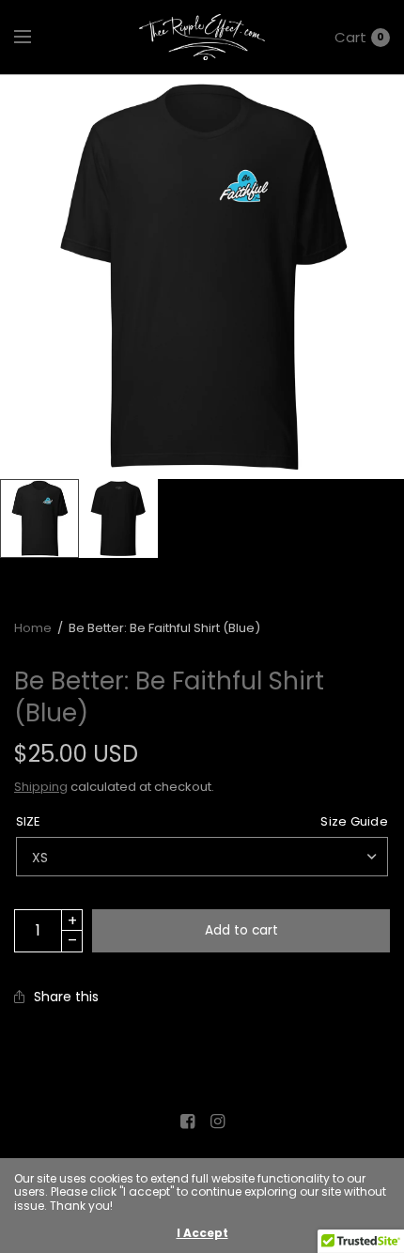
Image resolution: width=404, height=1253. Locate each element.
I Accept (202, 1233)
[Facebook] (187, 1121)
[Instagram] (217, 1121)
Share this (66, 996)
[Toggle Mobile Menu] (34, 37)
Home (33, 628)
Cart (350, 37)
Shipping (41, 787)
